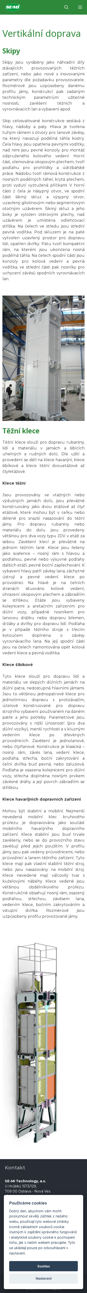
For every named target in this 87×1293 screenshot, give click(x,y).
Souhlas (43, 1266)
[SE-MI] (14, 7)
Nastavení (43, 1278)
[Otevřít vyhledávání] (66, 7)
